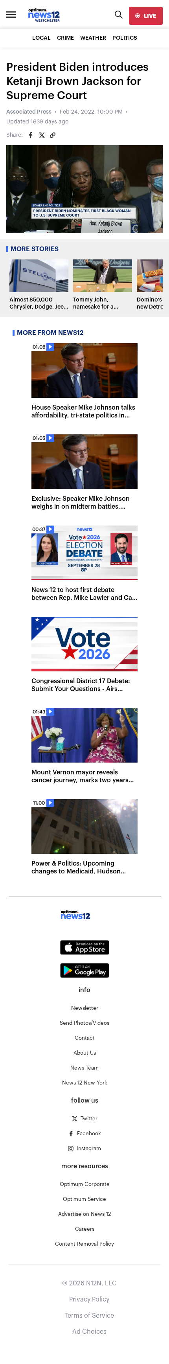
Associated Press (28, 112)
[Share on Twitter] (42, 135)
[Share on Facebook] (31, 135)
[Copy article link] (53, 135)
